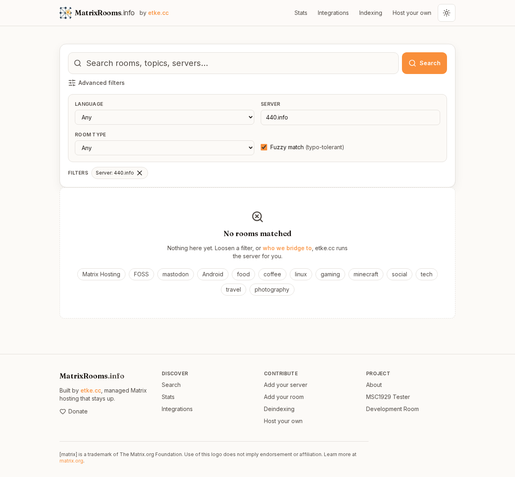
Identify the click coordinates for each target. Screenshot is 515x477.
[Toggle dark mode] (446, 13)
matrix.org (71, 461)
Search (171, 384)
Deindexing (279, 408)
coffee (272, 274)
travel (233, 289)
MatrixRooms (92, 375)
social (399, 274)
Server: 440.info (115, 173)
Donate (78, 411)
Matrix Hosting (101, 274)
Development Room (392, 408)
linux (301, 274)
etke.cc (90, 390)
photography (272, 289)
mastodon (176, 274)
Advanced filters (101, 82)
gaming (330, 274)
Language (89, 104)
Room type (90, 135)
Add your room (284, 396)
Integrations (333, 12)
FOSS (141, 274)
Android (212, 274)
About (374, 384)
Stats (301, 12)
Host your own (412, 12)
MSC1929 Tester (388, 396)
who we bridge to (287, 248)
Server (270, 104)
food (243, 274)
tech (427, 274)
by (154, 12)
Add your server (285, 384)
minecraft (366, 274)
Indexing (370, 12)
